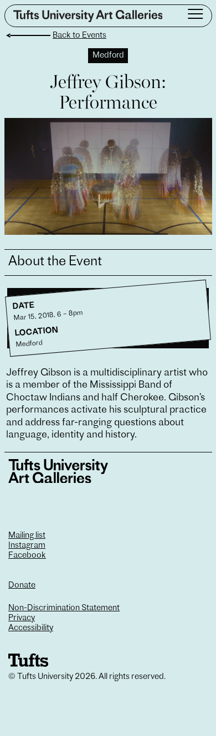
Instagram (26, 546)
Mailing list (26, 536)
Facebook (27, 556)
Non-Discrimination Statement (64, 608)
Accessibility (30, 628)
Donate (21, 585)
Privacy (21, 618)
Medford (108, 56)
